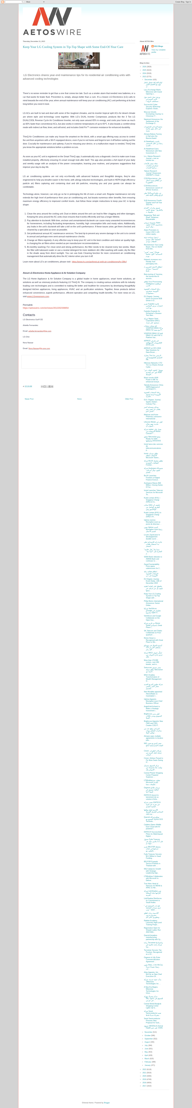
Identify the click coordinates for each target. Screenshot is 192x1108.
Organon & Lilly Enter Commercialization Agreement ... (152, 959)
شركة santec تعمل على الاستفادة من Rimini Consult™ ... (152, 431)
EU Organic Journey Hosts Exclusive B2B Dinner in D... (153, 298)
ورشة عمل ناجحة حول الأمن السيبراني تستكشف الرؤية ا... (152, 99)
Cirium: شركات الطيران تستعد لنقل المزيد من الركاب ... (153, 753)
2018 (144, 1083)
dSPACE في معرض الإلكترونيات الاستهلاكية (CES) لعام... (153, 343)
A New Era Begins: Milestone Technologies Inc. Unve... (151, 990)
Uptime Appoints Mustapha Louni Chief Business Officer (153, 701)
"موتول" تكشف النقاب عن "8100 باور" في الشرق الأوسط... (153, 372)
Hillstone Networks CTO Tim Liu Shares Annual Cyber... (153, 365)
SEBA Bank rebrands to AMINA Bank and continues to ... (153, 559)
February (148, 1062)
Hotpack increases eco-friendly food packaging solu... (153, 262)
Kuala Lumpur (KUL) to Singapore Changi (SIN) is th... (152, 515)
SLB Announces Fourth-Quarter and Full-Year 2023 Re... (153, 203)
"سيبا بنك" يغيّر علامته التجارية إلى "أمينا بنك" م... (153, 552)
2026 (144, 67)
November (149, 1032)
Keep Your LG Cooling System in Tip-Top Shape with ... (152, 596)
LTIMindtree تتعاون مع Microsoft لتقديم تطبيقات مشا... (152, 782)
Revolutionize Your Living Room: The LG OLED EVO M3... (153, 247)
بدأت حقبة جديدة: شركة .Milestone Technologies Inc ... (152, 982)
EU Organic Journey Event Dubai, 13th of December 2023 (152, 581)
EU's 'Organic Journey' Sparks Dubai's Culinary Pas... (152, 402)
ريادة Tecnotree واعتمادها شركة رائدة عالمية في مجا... (153, 945)
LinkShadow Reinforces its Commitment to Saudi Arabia (153, 900)
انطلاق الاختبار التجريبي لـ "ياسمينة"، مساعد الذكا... (153, 269)
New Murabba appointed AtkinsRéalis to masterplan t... (153, 694)
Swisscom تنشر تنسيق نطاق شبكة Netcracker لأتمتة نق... (153, 670)
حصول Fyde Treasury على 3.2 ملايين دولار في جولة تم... (153, 841)
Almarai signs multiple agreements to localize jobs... (153, 738)
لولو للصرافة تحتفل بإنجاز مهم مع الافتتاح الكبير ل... (153, 84)
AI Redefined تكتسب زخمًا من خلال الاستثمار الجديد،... (153, 143)
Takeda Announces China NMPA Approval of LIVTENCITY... (153, 387)
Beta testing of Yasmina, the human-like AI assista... (153, 276)
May (146, 1052)
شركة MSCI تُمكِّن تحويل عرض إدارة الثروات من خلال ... (153, 655)
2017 (144, 1086)
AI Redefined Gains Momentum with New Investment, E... (153, 151)
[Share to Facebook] (49, 386)
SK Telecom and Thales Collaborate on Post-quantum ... (153, 633)
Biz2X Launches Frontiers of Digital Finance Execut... (152, 478)
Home (79, 399)
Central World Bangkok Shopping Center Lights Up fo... (152, 1006)
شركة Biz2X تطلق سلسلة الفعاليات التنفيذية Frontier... (153, 463)
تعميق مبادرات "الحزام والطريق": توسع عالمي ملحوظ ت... (153, 210)
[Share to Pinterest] (52, 386)
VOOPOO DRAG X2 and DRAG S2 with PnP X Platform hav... (153, 335)
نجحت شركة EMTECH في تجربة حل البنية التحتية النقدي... (152, 804)
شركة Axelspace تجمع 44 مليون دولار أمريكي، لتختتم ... (153, 470)
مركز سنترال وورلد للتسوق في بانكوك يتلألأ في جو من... (153, 998)
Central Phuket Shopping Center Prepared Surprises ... (153, 775)
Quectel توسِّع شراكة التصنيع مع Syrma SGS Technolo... (153, 819)
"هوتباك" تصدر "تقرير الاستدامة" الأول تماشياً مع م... (153, 254)
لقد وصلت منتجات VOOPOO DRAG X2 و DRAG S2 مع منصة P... (153, 328)
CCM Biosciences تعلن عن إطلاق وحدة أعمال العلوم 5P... (153, 180)
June (147, 1049)
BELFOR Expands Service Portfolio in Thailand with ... (152, 864)
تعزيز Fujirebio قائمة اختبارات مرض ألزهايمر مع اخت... (153, 306)
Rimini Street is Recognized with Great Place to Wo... (153, 640)
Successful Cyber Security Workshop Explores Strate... (152, 107)
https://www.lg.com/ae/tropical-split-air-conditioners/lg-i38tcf (99, 262)
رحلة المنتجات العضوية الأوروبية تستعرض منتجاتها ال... (152, 291)
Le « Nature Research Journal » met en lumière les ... (152, 158)
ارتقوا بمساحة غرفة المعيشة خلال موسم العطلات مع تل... (152, 239)
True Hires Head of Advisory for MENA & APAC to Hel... (153, 886)
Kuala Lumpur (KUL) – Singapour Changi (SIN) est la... (152, 500)
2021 (144, 1073)
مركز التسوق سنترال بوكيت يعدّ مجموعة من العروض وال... (153, 768)
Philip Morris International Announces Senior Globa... (153, 603)
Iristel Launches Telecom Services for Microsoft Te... (153, 492)
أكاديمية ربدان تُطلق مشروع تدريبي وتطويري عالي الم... (152, 915)
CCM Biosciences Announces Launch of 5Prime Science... (153, 188)
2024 (144, 73)
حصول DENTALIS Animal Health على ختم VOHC (153, 1027)
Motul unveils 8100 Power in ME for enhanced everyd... (152, 380)
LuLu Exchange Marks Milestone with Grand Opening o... (153, 92)
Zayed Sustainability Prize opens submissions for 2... (152, 566)
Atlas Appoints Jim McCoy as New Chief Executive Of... (153, 974)
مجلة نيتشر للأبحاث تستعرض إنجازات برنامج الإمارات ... (151, 166)
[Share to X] (47, 386)
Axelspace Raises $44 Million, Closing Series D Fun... (153, 485)
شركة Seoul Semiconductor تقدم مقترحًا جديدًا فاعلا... (152, 1013)
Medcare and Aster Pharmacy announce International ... (152, 417)
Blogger (107, 1103)
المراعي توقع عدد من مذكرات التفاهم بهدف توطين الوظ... (153, 731)
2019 (144, 1079)
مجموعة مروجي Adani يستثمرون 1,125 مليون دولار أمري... (153, 225)
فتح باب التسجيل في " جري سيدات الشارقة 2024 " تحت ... (152, 908)
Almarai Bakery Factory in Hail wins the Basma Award (153, 136)
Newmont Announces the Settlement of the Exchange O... (153, 121)
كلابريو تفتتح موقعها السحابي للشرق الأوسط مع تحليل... (153, 812)
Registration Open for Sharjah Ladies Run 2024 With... (152, 930)
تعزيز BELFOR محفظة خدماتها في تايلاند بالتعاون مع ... (152, 849)
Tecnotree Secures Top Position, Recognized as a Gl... (153, 952)
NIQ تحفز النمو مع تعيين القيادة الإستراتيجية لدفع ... (153, 745)
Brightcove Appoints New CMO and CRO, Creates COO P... (153, 723)
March (147, 1059)
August (147, 1042)
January (148, 1065)
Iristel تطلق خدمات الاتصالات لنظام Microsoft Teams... (152, 456)
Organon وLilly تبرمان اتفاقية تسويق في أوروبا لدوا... (152, 790)
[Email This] (42, 386)
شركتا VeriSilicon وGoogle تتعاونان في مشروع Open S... (152, 611)
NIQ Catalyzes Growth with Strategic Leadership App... (152, 871)
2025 (144, 70)
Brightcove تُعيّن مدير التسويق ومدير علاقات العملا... (153, 716)
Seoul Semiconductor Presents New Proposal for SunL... (152, 1021)
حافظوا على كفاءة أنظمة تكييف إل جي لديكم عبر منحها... (153, 588)
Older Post (129, 399)
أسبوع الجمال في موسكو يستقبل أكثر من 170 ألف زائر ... (153, 647)
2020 (144, 1076)
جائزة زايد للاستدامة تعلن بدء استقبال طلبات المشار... (153, 544)
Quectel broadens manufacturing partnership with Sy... (153, 937)
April (147, 1055)
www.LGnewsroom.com (38, 296)
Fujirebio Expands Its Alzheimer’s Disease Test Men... (152, 313)
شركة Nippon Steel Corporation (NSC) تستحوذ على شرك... (152, 321)
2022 (144, 1069)
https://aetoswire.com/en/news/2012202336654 (46, 308)
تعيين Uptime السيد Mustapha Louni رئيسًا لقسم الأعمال (153, 529)
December (149, 80)
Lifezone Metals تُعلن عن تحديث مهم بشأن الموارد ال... (153, 424)
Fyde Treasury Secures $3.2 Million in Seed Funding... (153, 856)
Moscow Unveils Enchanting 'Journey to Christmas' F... (153, 114)
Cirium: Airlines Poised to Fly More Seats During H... (153, 760)
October (148, 1035)
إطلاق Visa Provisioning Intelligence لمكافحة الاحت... (153, 284)
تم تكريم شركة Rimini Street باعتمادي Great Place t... (153, 625)
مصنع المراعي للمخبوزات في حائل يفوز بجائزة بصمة (153, 129)
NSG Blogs (158, 46)
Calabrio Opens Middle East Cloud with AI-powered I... (152, 827)
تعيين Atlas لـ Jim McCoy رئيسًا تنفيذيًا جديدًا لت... (153, 967)
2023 (144, 77)
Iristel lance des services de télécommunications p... (153, 447)
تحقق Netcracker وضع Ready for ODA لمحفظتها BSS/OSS (152, 439)
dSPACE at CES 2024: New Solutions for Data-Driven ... (152, 350)
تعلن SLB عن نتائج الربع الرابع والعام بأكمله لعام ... (153, 195)
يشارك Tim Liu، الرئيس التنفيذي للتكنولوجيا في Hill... (153, 357)
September (149, 1039)
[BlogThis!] (44, 386)
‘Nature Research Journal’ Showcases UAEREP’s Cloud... (152, 173)
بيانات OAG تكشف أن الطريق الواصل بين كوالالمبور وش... (152, 507)
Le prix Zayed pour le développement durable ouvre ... (152, 537)
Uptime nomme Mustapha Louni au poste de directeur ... (153, 522)
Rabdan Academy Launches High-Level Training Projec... (153, 923)
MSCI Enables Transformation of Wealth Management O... (152, 678)
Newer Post (29, 399)
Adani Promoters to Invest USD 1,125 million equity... (151, 232)
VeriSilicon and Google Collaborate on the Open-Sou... (152, 618)
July (146, 1045)
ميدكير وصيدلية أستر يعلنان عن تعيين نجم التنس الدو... (152, 409)
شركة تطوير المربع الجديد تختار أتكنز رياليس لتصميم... (153, 686)
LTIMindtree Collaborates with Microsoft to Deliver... (153, 878)
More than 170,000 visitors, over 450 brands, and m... (151, 662)
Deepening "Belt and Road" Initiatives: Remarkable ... (151, 217)
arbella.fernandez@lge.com (39, 331)
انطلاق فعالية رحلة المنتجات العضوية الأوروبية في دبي (151, 574)
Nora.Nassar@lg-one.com (39, 348)
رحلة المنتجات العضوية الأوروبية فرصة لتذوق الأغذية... (152, 394)
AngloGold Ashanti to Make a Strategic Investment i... (152, 708)
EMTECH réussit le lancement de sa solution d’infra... (151, 797)
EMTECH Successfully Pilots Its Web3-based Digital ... (153, 834)
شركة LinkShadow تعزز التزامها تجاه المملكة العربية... (152, 893)
